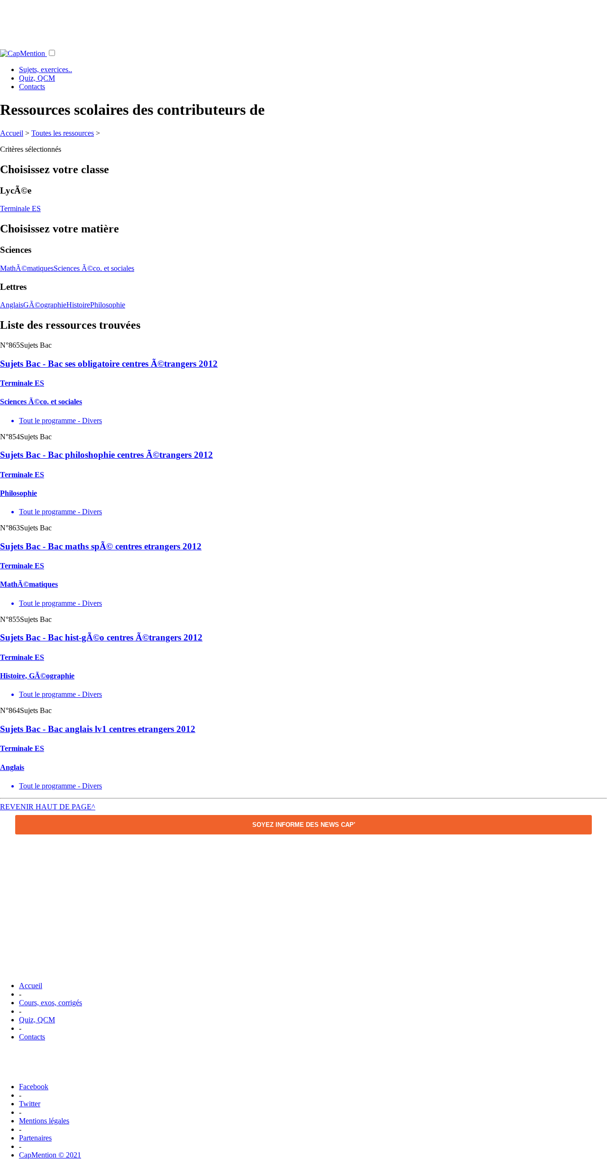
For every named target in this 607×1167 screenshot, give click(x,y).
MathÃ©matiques (27, 268)
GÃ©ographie (44, 305)
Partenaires (35, 1138)
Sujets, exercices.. (45, 69)
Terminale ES (20, 208)
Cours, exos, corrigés (50, 1003)
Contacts (32, 87)
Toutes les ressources (62, 133)
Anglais (11, 305)
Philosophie (107, 305)
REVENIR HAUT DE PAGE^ (47, 807)
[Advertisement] (303, 21)
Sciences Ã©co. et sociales (94, 268)
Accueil (11, 133)
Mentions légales (44, 1121)
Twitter (29, 1104)
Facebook (33, 1087)
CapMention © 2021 (50, 1155)
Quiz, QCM (37, 78)
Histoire (78, 305)
